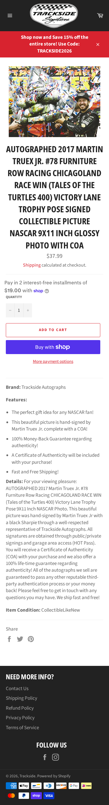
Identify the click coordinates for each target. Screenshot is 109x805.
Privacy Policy (20, 717)
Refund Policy (20, 708)
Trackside (27, 776)
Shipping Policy (21, 698)
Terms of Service (22, 727)
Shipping (32, 265)
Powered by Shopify (53, 776)
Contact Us (17, 688)
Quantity (14, 297)
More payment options (53, 362)
